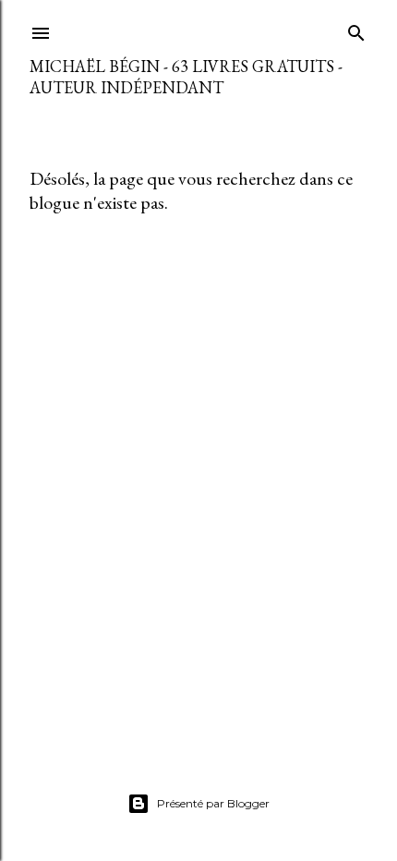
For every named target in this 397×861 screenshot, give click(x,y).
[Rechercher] (356, 29)
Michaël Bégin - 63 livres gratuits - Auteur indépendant (186, 76)
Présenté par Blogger (213, 803)
